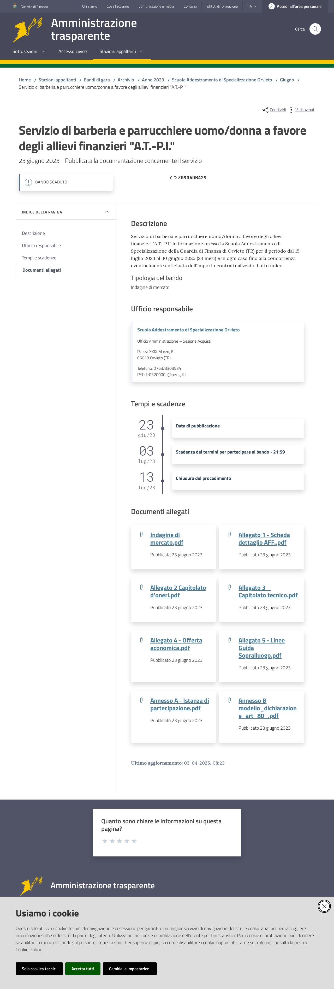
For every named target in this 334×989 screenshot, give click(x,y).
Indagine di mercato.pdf (166, 538)
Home (25, 79)
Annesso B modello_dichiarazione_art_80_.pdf (267, 707)
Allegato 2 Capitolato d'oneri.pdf (178, 591)
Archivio (126, 79)
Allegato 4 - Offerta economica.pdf (176, 643)
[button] (315, 29)
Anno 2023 (153, 79)
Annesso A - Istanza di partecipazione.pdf (179, 704)
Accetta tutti (82, 969)
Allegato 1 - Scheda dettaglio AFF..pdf (264, 538)
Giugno (287, 79)
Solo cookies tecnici (39, 969)
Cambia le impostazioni (130, 969)
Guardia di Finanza (34, 6)
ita (249, 6)
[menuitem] (29, 52)
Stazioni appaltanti (57, 79)
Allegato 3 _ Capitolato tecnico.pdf (268, 591)
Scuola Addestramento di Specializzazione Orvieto (222, 79)
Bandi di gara (97, 79)
